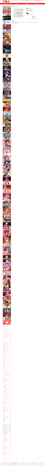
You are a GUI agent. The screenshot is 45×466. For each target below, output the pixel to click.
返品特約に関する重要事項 (29, 14)
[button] (33, 18)
